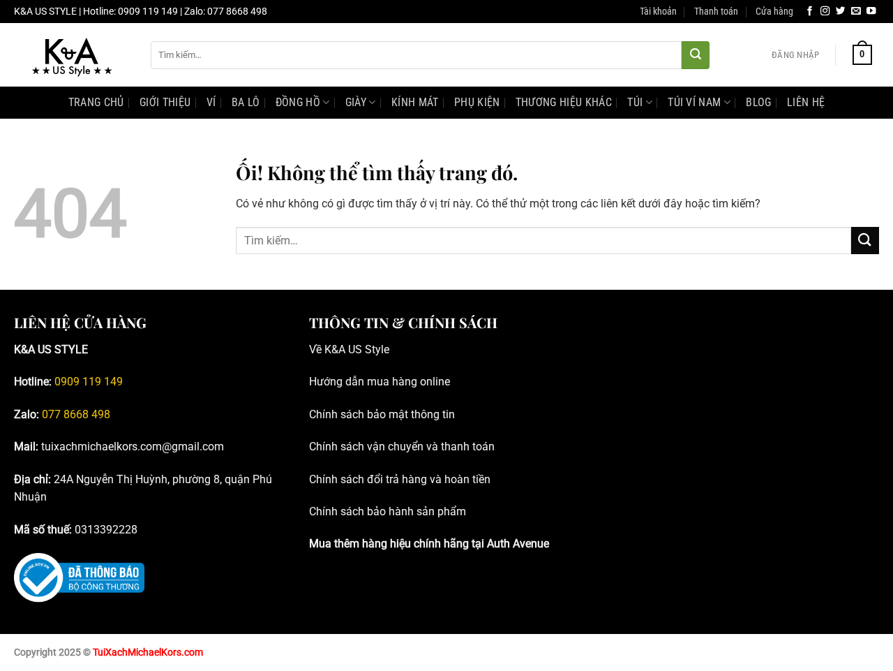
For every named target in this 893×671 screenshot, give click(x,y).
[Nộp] (696, 55)
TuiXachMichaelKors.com (148, 652)
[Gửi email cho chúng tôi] (856, 11)
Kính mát (415, 102)
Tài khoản (658, 11)
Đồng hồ (298, 102)
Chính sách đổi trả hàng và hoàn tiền (399, 479)
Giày (355, 102)
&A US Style (360, 349)
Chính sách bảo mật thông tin (382, 414)
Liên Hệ (806, 102)
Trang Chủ (96, 102)
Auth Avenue (518, 543)
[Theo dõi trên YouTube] (871, 11)
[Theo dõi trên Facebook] (810, 11)
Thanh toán (716, 11)
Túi (635, 102)
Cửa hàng (774, 11)
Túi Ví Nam (694, 102)
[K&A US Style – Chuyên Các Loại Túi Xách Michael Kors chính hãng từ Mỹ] (72, 55)
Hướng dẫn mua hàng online (379, 381)
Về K (320, 349)
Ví (211, 102)
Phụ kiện (477, 102)
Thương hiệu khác (564, 102)
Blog (758, 102)
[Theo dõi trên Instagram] (825, 11)
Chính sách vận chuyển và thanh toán (402, 446)
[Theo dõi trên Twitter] (841, 11)
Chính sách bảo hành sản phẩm (387, 511)
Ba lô (246, 102)
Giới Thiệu (165, 102)
